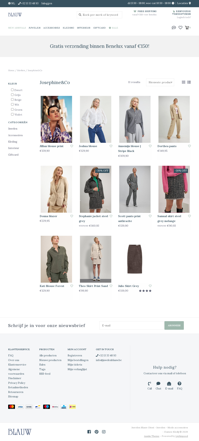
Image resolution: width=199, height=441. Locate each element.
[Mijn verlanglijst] (180, 27)
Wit (16, 104)
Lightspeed (181, 436)
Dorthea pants (166, 146)
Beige (18, 100)
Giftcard (99, 27)
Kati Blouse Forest (52, 286)
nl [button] (13, 3)
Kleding (68, 27)
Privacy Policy (16, 383)
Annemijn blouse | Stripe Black (129, 148)
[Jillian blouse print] (56, 119)
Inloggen (46, 3)
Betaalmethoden (18, 387)
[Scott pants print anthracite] (135, 189)
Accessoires (51, 27)
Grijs (17, 95)
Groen (18, 109)
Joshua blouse (88, 146)
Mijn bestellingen (78, 360)
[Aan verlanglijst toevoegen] (71, 146)
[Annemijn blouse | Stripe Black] (135, 119)
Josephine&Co (35, 70)
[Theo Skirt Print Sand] (95, 259)
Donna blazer (48, 216)
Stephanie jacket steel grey (93, 218)
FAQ (10, 355)
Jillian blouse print (52, 146)
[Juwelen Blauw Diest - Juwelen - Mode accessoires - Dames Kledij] (39, 15)
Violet (18, 114)
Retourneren (15, 392)
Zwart (18, 90)
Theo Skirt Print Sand (93, 286)
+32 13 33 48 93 (107, 355)
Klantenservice (17, 364)
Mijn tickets (75, 364)
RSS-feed (44, 373)
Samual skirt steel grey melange (169, 218)
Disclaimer (14, 378)
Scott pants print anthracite (129, 218)
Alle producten (48, 355)
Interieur (83, 27)
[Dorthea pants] (174, 119)
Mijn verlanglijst (77, 369)
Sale (114, 27)
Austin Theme (151, 436)
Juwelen (34, 27)
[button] (174, 27)
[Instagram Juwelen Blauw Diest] (103, 432)
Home (11, 70)
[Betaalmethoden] (12, 407)
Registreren (75, 355)
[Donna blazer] (56, 189)
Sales (42, 364)
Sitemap (13, 396)
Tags (42, 369)
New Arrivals (17, 27)
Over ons (13, 360)
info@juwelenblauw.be (109, 360)
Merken (21, 70)
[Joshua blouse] (95, 119)
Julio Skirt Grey (128, 286)
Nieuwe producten (50, 360)
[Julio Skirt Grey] (135, 259)
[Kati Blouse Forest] (56, 259)
